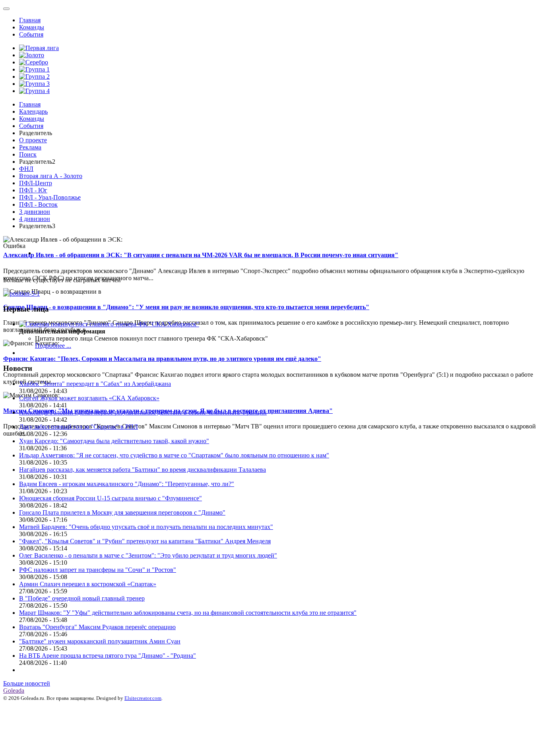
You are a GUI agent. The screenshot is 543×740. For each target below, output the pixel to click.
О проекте (33, 140)
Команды (31, 27)
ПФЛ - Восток (38, 204)
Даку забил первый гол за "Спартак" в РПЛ (78, 426)
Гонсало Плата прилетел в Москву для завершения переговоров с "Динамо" (122, 512)
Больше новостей (26, 683)
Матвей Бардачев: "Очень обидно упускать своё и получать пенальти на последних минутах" (146, 526)
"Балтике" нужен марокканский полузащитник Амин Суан (99, 641)
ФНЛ (26, 168)
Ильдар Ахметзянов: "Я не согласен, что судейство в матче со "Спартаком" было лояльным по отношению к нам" (174, 455)
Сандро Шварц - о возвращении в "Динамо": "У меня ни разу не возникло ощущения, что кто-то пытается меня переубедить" (186, 307)
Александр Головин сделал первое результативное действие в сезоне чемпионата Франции (143, 412)
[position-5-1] (21, 293)
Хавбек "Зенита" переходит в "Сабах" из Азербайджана (95, 383)
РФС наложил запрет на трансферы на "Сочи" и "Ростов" (97, 569)
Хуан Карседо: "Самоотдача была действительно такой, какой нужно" (114, 441)
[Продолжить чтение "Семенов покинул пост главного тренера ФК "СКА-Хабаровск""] (109, 324)
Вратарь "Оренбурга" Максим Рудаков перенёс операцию (97, 627)
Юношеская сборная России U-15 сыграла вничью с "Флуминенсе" (110, 498)
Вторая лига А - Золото (50, 175)
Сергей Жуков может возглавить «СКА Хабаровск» (89, 398)
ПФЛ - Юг (33, 190)
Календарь (33, 111)
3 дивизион (34, 211)
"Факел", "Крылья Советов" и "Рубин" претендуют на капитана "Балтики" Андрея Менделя (145, 541)
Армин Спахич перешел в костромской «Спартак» (87, 584)
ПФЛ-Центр (35, 183)
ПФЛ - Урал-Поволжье (50, 197)
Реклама (30, 147)
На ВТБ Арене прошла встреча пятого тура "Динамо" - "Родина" (107, 655)
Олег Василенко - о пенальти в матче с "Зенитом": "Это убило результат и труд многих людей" (148, 555)
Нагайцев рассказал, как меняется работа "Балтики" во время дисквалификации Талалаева (142, 469)
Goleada (13, 690)
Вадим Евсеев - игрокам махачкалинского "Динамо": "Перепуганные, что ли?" (126, 483)
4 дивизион (34, 218)
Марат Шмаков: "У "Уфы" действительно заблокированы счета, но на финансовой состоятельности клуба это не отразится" (188, 612)
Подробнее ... (53, 345)
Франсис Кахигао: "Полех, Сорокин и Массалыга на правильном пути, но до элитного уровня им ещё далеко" (162, 358)
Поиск (28, 154)
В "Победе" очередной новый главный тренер (82, 598)
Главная (30, 20)
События (31, 34)
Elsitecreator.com (142, 698)
